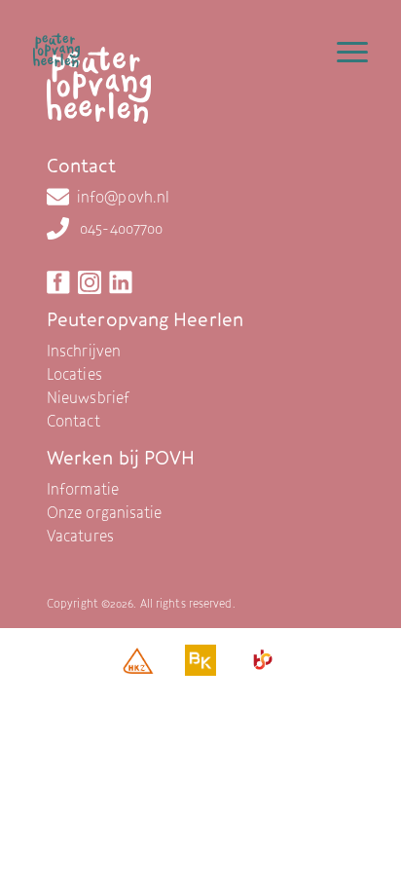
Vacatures (80, 535)
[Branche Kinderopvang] (200, 665)
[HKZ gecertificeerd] (138, 665)
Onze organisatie (105, 512)
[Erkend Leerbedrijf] (262, 665)
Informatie (83, 489)
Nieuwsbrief (88, 397)
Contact (73, 420)
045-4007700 (121, 228)
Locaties (74, 374)
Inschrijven (84, 350)
